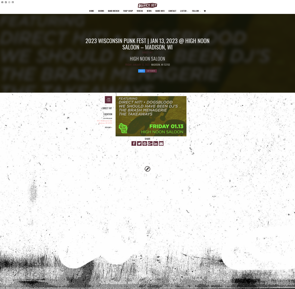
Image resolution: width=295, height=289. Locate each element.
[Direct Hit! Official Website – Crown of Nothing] (147, 5)
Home (91, 11)
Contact (172, 11)
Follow (195, 11)
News (149, 11)
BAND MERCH (113, 11)
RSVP (141, 71)
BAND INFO (160, 11)
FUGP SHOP (128, 11)
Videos (140, 11)
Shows (101, 11)
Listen (183, 11)
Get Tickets (151, 71)
